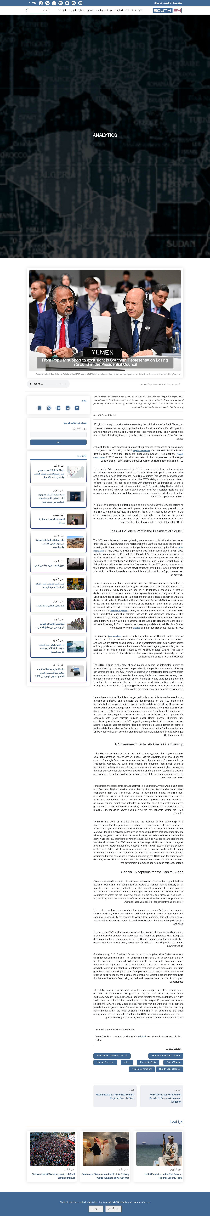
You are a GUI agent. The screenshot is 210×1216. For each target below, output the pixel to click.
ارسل (58, 442)
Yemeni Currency (105, 1062)
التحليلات (129, 10)
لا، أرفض (96, 1209)
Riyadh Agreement (141, 451)
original (142, 1036)
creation (137, 628)
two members (114, 636)
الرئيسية (138, 10)
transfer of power (118, 611)
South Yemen (173, 1062)
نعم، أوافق (113, 1209)
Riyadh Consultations (169, 1069)
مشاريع (90, 10)
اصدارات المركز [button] (78, 10)
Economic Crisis (148, 1062)
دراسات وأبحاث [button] (105, 10)
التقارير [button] (119, 10)
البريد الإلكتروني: (79, 428)
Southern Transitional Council (166, 1056)
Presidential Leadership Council (112, 1056)
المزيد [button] (63, 10)
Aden (126, 1062)
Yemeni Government (142, 1069)
